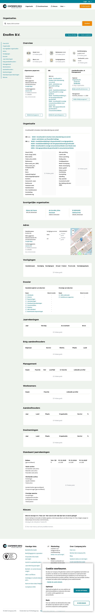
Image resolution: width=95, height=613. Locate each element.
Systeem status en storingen (78, 559)
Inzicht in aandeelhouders (33, 562)
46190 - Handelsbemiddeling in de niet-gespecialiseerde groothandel (57, 97)
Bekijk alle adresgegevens (33, 115)
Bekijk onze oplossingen (57, 554)
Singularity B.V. (76, 80)
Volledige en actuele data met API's (34, 579)
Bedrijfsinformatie (31, 550)
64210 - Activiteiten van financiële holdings (55, 85)
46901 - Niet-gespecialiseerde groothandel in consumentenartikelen (57, 108)
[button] (81, 240)
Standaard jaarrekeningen (11, 75)
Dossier (5, 56)
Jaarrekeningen (8, 59)
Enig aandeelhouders (9, 62)
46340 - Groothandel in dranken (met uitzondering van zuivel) (56, 80)
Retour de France (31, 210)
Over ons (72, 550)
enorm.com (28, 91)
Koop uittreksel (72, 35)
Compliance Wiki (30, 587)
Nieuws (5, 77)
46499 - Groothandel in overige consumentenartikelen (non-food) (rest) (57, 103)
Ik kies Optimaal (81, 590)
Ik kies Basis (81, 603)
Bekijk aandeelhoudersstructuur (80, 89)
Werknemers (7, 67)
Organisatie (29, 6)
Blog (71, 556)
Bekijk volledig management (80, 99)
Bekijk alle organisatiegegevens (56, 115)
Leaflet (85, 254)
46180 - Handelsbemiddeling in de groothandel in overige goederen (57, 92)
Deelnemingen (7, 72)
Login (85, 1)
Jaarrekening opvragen (32, 565)
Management (7, 64)
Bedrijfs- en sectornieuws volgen (33, 570)
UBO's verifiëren (30, 574)
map (81, 241)
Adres (4, 51)
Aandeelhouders (8, 69)
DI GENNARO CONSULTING (76, 211)
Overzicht (6, 43)
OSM (90, 254)
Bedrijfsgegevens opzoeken (33, 553)
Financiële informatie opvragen (32, 558)
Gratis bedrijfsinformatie (77, 562)
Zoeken (87, 23)
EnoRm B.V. (77, 83)
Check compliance (86, 35)
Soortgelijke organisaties (10, 48)
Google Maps (28, 86)
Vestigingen (6, 54)
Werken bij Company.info (77, 553)
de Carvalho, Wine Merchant (54, 211)
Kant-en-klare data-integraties (34, 583)
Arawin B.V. (77, 81)
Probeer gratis (85, 6)
